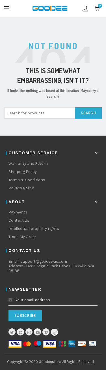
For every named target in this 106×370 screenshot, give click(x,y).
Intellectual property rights (33, 228)
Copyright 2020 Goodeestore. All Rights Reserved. (50, 362)
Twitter (12, 332)
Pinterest (20, 332)
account (85, 8)
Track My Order (22, 236)
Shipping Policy (22, 171)
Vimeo (45, 332)
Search (88, 112)
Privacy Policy (21, 188)
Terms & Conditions (26, 179)
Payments (17, 212)
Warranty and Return (28, 163)
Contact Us (18, 220)
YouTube (37, 332)
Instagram (29, 332)
